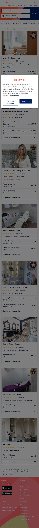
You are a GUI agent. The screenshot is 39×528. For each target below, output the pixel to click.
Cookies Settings (10, 102)
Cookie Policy (14, 95)
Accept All (25, 101)
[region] (19, 91)
